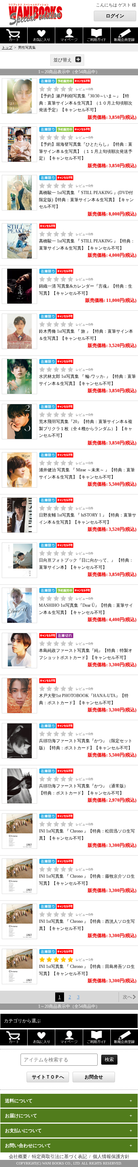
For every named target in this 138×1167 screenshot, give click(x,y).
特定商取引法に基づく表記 (60, 1156)
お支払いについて (23, 1130)
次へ (127, 997)
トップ (7, 47)
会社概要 (18, 1156)
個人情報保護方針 (111, 1156)
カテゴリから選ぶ (22, 1020)
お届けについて (21, 1115)
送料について (19, 1100)
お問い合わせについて (28, 1145)
